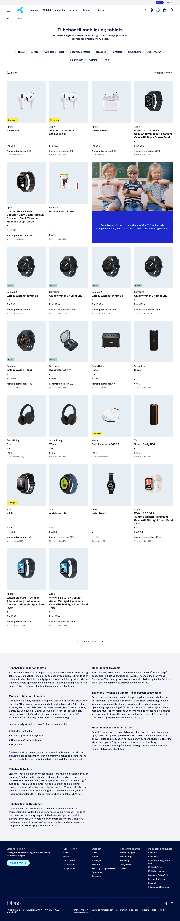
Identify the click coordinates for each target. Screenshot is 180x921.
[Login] (171, 10)
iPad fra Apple (126, 857)
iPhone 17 (152, 853)
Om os (66, 853)
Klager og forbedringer (102, 910)
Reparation (97, 876)
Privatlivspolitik (81, 913)
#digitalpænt (69, 869)
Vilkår (162, 910)
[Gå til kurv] (164, 10)
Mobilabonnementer (54, 10)
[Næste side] (102, 642)
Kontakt (95, 857)
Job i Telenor (69, 861)
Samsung (124, 861)
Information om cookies (127, 910)
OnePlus (124, 869)
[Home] (20, 10)
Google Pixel (125, 865)
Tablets (87, 10)
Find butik (96, 865)
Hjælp (94, 853)
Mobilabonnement (156, 871)
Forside (10, 18)
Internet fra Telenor (157, 879)
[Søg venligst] (144, 10)
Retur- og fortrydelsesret (103, 869)
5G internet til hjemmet (159, 887)
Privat (159, 2)
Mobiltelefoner (155, 867)
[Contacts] (158, 10)
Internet (74, 10)
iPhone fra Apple (127, 853)
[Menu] (8, 10)
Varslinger (96, 861)
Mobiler (35, 10)
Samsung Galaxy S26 (158, 875)
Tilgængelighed (149, 910)
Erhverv (169, 2)
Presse (66, 857)
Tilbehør (100, 10)
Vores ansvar (69, 865)
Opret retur (97, 872)
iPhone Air (153, 857)
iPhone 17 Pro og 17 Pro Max (159, 862)
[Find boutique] (151, 10)
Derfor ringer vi (81, 910)
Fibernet (152, 883)
